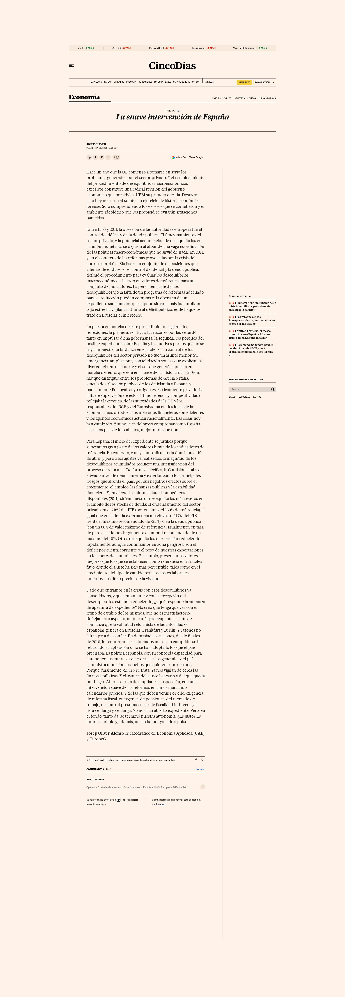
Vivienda (216, 98)
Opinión (196, 82)
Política (251, 98)
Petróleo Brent (156, 48)
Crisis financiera (131, 787)
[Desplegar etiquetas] (202, 786)
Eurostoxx (244, 397)
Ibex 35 (80, 48)
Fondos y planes (162, 82)
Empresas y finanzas (101, 82)
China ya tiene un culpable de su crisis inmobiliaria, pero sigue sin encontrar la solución (252, 306)
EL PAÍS (208, 80)
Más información (95, 804)
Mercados (119, 82)
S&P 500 (116, 48)
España (147, 787)
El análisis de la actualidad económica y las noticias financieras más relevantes (132, 760)
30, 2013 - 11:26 (106, 148)
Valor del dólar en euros (245, 48)
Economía (131, 82)
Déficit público (180, 787)
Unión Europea (162, 787)
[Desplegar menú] (71, 65)
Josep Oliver (96, 144)
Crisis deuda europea (109, 787)
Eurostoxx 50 (198, 48)
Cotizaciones (145, 82)
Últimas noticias (181, 82)
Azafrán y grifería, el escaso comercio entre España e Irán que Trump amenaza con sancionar (250, 334)
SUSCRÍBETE (244, 82)
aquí (161, 804)
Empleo (227, 98)
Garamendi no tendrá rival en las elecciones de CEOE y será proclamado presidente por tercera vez (251, 350)
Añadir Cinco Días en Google (189, 157)
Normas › (200, 769)
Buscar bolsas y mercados (246, 379)
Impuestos (239, 98)
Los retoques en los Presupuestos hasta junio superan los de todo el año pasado (252, 320)
